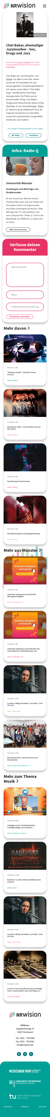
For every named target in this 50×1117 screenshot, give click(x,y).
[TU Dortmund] (25, 1096)
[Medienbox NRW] (25, 1071)
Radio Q (20, 62)
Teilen (17, 135)
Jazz (9, 128)
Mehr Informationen (18, 229)
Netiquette (25, 1107)
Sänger (9, 79)
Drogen (14, 128)
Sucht (35, 128)
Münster (27, 62)
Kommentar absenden (19, 317)
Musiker (29, 128)
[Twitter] (31, 1054)
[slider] (25, 24)
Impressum (42, 1107)
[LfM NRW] (25, 1083)
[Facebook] (19, 1054)
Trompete (21, 128)
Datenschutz (8, 1107)
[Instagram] (25, 1054)
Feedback (33, 135)
